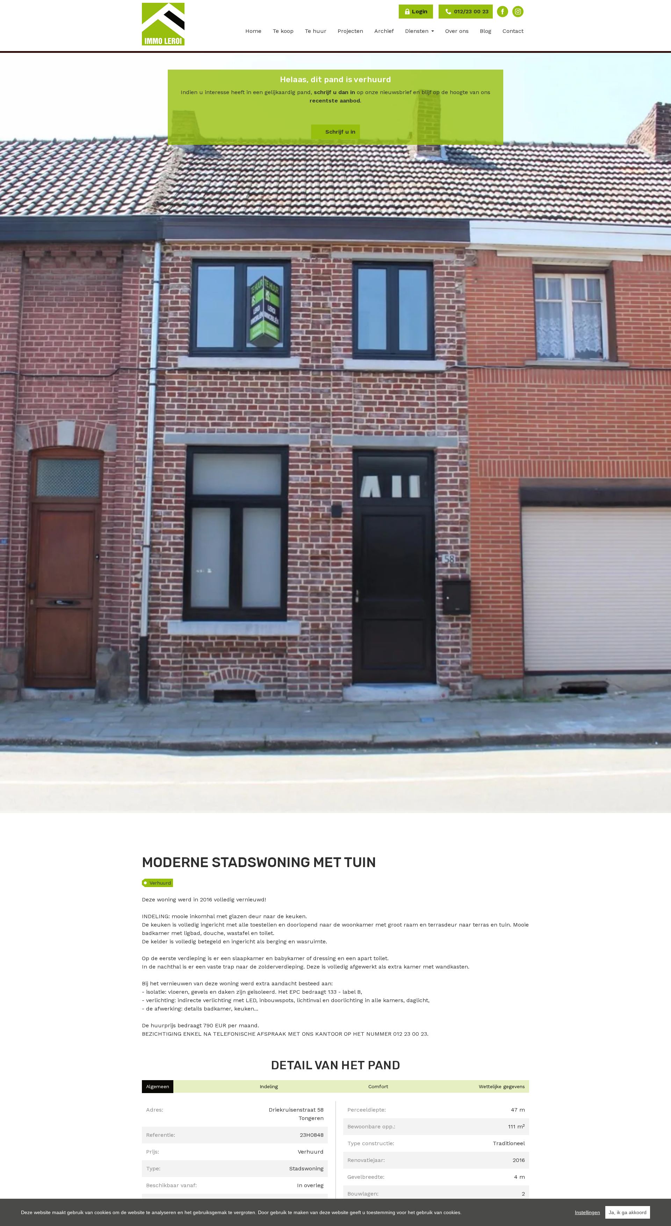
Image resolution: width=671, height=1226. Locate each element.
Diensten (417, 31)
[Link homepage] (163, 24)
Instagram (518, 11)
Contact (513, 31)
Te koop (283, 31)
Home (253, 31)
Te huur (315, 31)
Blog (485, 31)
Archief (384, 31)
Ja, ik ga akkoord (628, 1212)
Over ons (457, 31)
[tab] (157, 1086)
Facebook (502, 11)
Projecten (350, 31)
